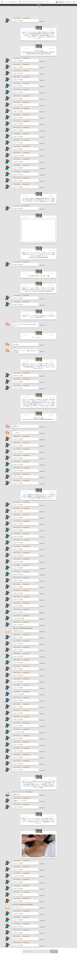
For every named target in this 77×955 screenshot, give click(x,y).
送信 (54, 951)
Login (74, 1)
